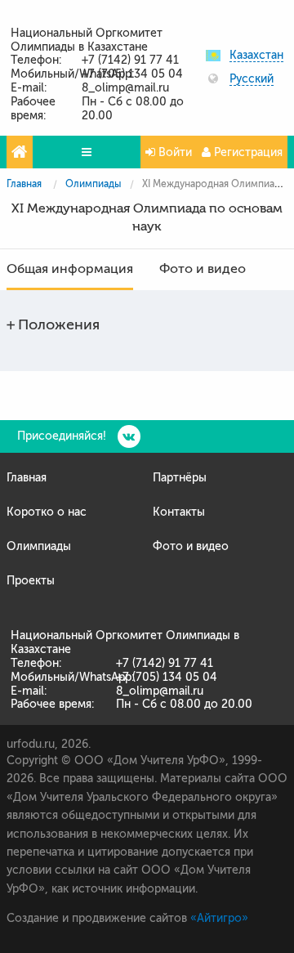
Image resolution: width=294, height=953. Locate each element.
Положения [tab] (59, 324)
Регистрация (247, 152)
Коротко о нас (47, 512)
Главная (24, 184)
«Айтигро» (219, 918)
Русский (251, 79)
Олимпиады (93, 184)
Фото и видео (202, 269)
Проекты (31, 581)
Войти (173, 152)
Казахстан (256, 55)
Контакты (179, 512)
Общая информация (70, 269)
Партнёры (180, 478)
